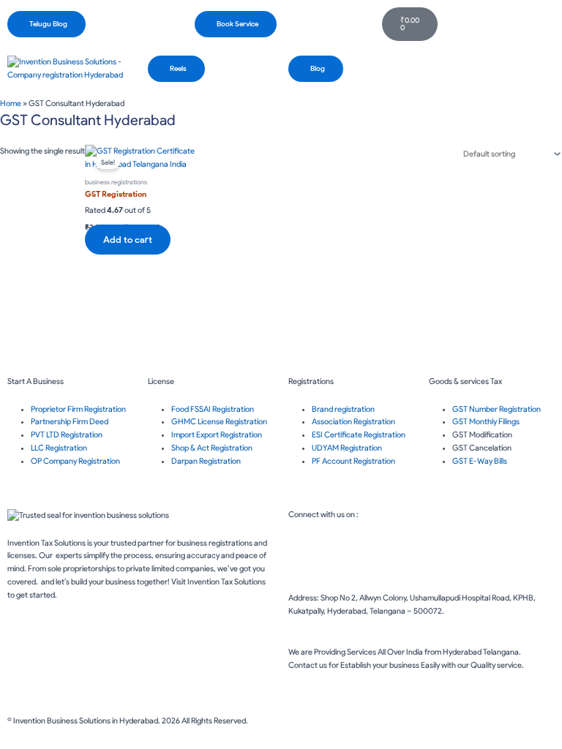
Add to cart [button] (127, 239)
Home (10, 103)
